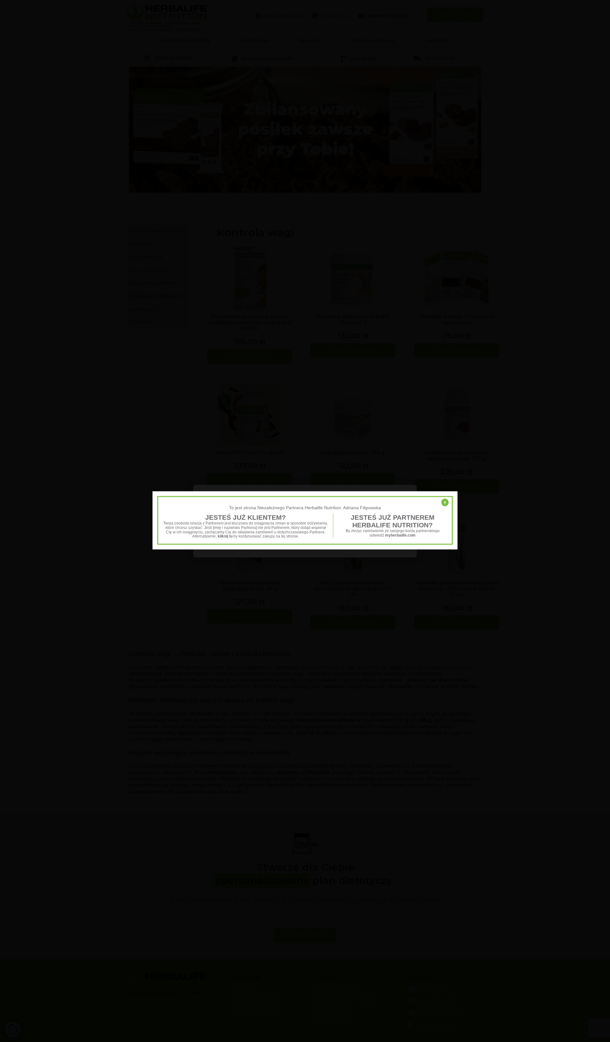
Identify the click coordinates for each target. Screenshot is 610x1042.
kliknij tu (225, 536)
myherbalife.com (400, 535)
